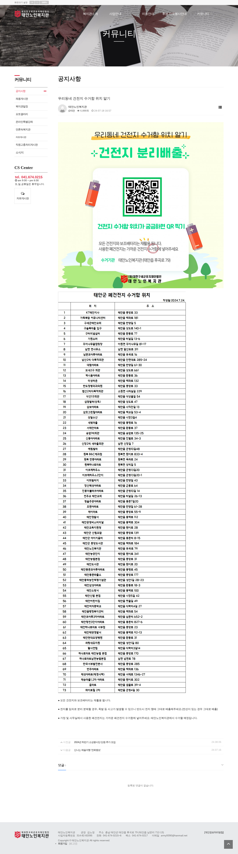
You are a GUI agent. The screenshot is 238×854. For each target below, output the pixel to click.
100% (44, 2)
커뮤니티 (203, 13)
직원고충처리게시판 (27, 144)
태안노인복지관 (31, 13)
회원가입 (62, 843)
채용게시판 (22, 98)
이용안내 (148, 13)
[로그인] (73, 843)
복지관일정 (22, 106)
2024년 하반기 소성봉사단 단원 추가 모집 (95, 742)
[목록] (220, 107)
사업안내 (115, 13)
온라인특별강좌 (24, 121)
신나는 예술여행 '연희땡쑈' (87, 750)
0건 (73, 110)
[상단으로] (228, 844)
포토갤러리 (22, 114)
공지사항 (20, 90)
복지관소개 (90, 13)
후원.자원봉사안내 (174, 13)
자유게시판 (21, 137)
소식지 (20, 152)
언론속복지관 (23, 129)
